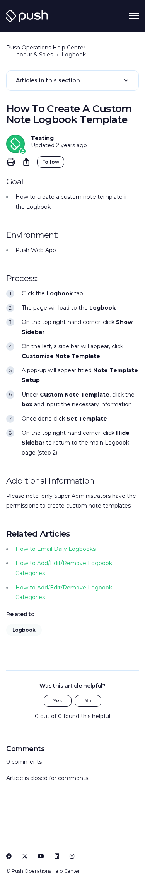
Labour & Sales (33, 54)
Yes (57, 701)
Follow (50, 162)
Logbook (73, 54)
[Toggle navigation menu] (134, 15)
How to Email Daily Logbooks (55, 548)
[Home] (27, 16)
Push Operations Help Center (45, 47)
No (88, 701)
